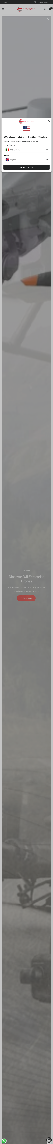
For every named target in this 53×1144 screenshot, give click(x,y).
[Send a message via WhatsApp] (3, 1140)
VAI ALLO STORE (26, 167)
